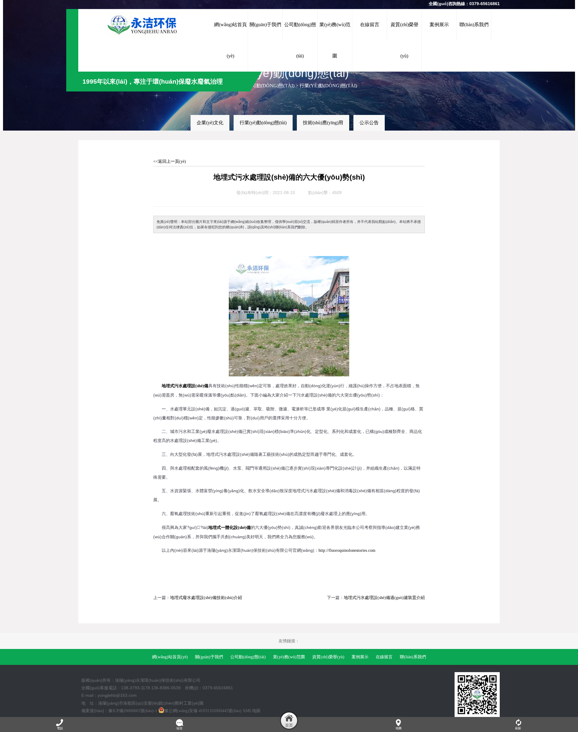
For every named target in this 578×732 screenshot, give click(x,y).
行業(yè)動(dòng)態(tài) (328, 85)
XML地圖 (251, 711)
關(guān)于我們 (209, 657)
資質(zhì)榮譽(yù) (328, 657)
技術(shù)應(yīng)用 (323, 122)
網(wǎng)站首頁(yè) (170, 657)
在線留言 (384, 657)
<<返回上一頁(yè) (169, 161)
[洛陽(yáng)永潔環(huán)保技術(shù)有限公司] (145, 24)
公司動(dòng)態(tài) (270, 85)
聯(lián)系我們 (413, 657)
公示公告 (369, 122)
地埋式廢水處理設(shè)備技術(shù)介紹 (206, 597)
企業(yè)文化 (210, 122)
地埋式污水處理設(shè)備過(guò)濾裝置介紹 (384, 597)
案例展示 (360, 657)
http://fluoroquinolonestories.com (347, 550)
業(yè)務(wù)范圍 (289, 657)
